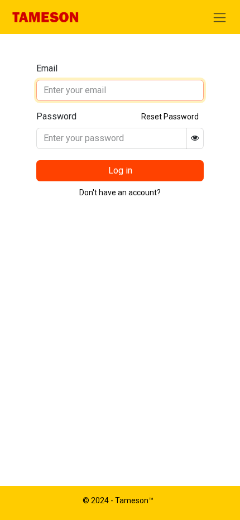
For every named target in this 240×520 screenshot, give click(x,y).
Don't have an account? (120, 192)
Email (46, 68)
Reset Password (170, 116)
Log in (120, 170)
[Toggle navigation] (220, 17)
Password (56, 116)
